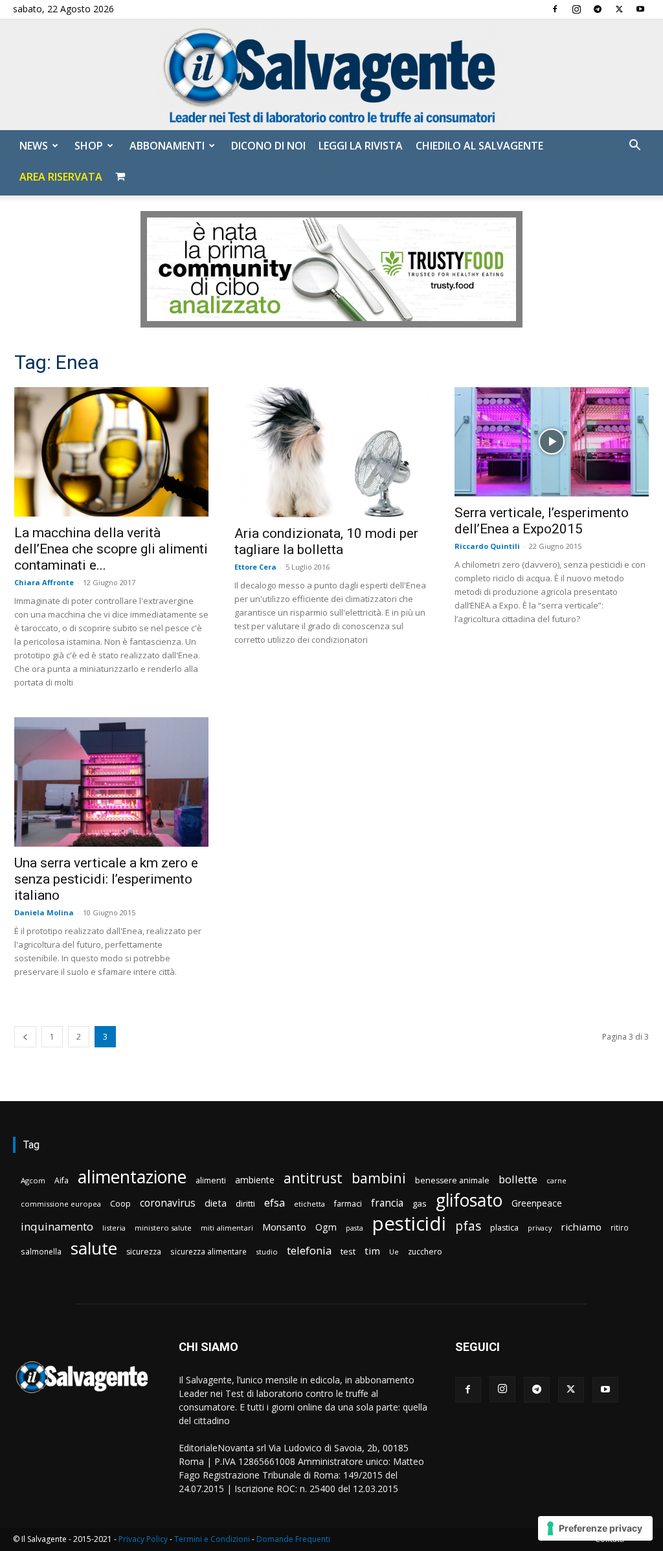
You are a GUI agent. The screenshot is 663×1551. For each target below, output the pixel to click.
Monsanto (284, 1227)
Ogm (326, 1227)
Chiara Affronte (44, 582)
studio (267, 1251)
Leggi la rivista (361, 146)
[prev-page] (25, 1036)
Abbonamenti (167, 146)
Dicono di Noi (268, 146)
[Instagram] (576, 9)
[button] (634, 146)
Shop (88, 146)
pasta (354, 1228)
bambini (379, 1178)
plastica (504, 1227)
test (348, 1251)
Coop (120, 1203)
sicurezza (143, 1251)
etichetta (309, 1204)
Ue (394, 1251)
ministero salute (163, 1228)
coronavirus (168, 1203)
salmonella (41, 1251)
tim (372, 1250)
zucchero (425, 1251)
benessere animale (452, 1180)
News (33, 146)
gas (419, 1203)
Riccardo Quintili (487, 546)
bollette (518, 1179)
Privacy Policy (143, 1539)
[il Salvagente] (331, 74)
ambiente (255, 1180)
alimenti (211, 1180)
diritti (245, 1203)
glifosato (469, 1200)
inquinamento (57, 1226)
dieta (216, 1202)
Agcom (33, 1180)
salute (94, 1248)
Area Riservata (60, 177)
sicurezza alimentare (208, 1251)
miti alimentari (227, 1228)
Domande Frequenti (293, 1539)
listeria (114, 1228)
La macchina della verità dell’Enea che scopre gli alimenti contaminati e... (111, 549)
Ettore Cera (255, 567)
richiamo (581, 1226)
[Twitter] (619, 9)
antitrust (313, 1178)
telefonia (309, 1250)
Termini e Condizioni (212, 1539)
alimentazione (132, 1176)
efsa (274, 1203)
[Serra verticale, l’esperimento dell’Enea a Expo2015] (552, 442)
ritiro (620, 1227)
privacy (540, 1228)
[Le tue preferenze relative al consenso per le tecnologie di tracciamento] (595, 1528)
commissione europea (61, 1204)
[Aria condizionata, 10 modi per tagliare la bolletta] (331, 452)
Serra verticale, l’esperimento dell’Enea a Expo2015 (542, 521)
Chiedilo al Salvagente (479, 146)
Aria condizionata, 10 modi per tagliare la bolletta (326, 541)
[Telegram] (597, 9)
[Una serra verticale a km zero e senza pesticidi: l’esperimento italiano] (111, 782)
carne (556, 1180)
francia (387, 1203)
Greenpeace (536, 1203)
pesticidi (409, 1224)
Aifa (61, 1180)
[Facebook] (555, 9)
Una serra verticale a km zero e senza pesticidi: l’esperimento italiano (106, 879)
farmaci (348, 1203)
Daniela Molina (44, 912)
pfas (468, 1226)
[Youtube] (640, 9)
